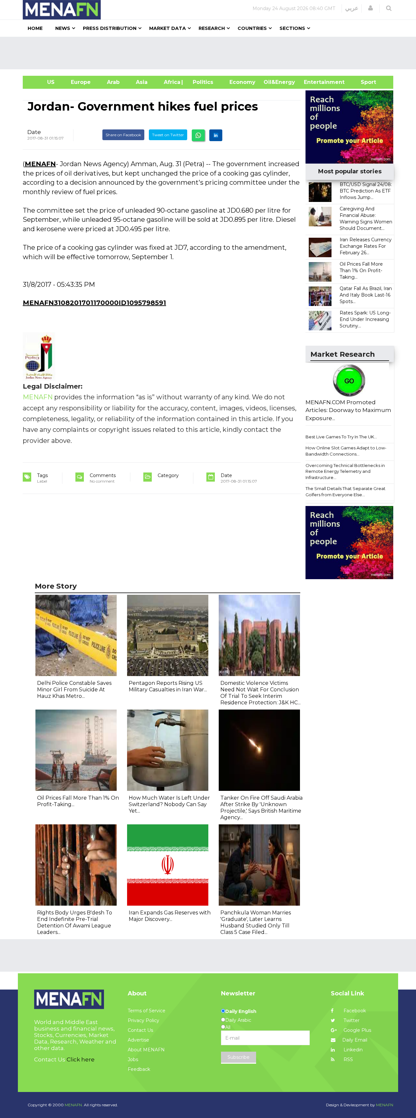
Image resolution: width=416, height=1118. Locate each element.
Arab (113, 82)
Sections (292, 28)
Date (34, 132)
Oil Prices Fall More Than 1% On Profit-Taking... (361, 270)
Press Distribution (109, 28)
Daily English (240, 1011)
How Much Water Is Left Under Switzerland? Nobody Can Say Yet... (169, 804)
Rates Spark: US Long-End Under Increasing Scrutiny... (365, 319)
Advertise (138, 1040)
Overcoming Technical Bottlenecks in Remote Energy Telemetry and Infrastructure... (345, 471)
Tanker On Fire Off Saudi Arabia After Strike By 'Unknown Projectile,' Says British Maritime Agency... (261, 807)
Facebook (354, 1011)
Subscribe (239, 1057)
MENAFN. (74, 1104)
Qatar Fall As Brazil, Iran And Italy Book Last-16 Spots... (366, 295)
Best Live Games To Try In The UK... (341, 436)
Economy (242, 82)
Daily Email (354, 1040)
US (43, 82)
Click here (81, 1059)
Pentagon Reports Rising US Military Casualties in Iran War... (168, 686)
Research (212, 28)
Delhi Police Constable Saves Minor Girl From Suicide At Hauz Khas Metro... (74, 689)
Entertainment (314, 82)
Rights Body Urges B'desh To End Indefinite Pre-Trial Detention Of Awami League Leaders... (74, 922)
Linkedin (352, 1050)
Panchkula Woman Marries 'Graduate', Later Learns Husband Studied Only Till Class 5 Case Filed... (255, 922)
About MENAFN (146, 1050)
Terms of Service (146, 1011)
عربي (351, 8)
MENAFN (40, 164)
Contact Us (140, 1030)
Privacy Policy (143, 1020)
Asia (142, 82)
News (62, 28)
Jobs (133, 1059)
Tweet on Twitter (168, 134)
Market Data (167, 28)
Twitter (350, 1020)
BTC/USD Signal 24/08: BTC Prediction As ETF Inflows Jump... (366, 190)
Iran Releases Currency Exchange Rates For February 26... (366, 246)
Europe (81, 82)
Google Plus (356, 1030)
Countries (252, 28)
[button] (370, 8)
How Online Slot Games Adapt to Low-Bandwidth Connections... (346, 451)
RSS (347, 1059)
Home (35, 28)
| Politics (201, 82)
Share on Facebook (123, 134)
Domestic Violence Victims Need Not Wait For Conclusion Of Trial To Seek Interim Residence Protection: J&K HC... (260, 693)
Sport (364, 82)
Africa (171, 82)
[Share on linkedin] (215, 135)
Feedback (139, 1069)
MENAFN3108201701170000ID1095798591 (94, 303)
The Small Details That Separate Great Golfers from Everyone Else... (345, 491)
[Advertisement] (210, 53)
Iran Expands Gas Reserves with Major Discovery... (170, 916)
